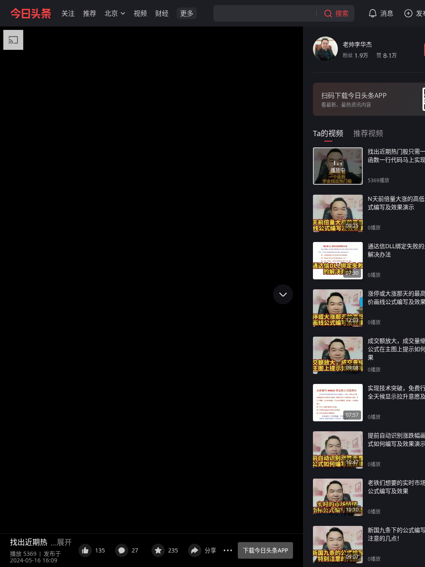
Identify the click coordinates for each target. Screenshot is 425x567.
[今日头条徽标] (30, 13)
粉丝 (355, 55)
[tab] (328, 133)
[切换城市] (122, 13)
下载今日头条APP (265, 550)
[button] (68, 13)
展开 (64, 542)
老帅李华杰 (357, 44)
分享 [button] (210, 550)
